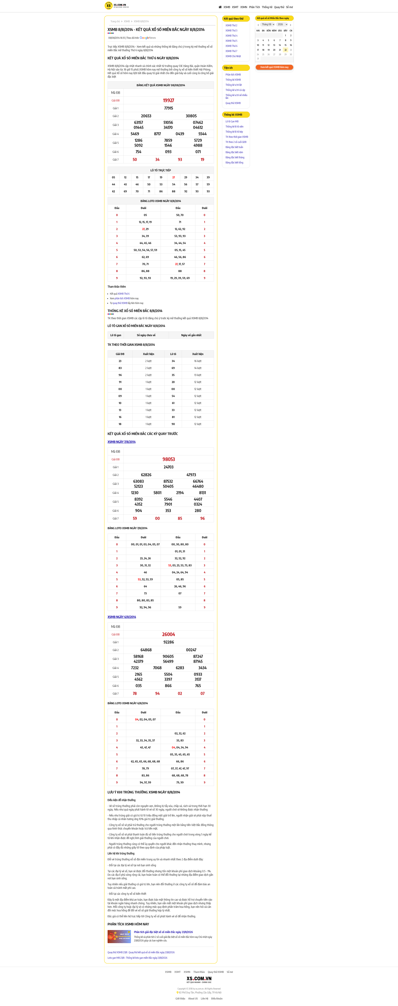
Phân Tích (254, 7)
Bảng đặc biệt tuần (234, 147)
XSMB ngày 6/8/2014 (122, 617)
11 (263, 45)
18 (263, 50)
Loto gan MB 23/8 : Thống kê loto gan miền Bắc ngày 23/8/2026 (137, 957)
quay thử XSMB (120, 303)
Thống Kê (267, 7)
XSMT (235, 7)
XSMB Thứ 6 (124, 293)
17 (258, 50)
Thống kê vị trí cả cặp (235, 90)
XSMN (243, 7)
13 (274, 45)
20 (274, 50)
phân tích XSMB (122, 298)
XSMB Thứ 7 (231, 51)
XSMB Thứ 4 (231, 35)
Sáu (280, 30)
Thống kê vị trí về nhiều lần (236, 96)
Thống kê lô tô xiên (234, 126)
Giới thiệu (180, 998)
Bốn (269, 30)
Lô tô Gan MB (232, 121)
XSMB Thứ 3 (231, 30)
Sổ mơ (289, 7)
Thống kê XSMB (233, 79)
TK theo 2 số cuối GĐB (236, 141)
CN (291, 30)
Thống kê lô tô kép (234, 131)
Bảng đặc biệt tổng (234, 162)
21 (280, 50)
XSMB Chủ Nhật (233, 56)
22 (286, 50)
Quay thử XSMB (233, 103)
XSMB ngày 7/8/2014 (122, 442)
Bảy (285, 30)
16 (291, 45)
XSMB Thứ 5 (231, 40)
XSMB (227, 7)
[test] (258, 25)
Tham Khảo (199, 971)
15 (286, 45)
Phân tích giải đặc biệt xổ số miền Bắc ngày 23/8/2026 (163, 932)
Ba (263, 30)
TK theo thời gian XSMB (237, 136)
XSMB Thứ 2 (231, 25)
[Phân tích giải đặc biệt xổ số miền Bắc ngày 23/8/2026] (119, 937)
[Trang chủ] (220, 7)
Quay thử (279, 7)
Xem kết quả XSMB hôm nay (274, 67)
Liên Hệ (204, 998)
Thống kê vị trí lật (234, 84)
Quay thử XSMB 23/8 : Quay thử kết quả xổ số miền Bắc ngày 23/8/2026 (141, 952)
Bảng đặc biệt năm (234, 152)
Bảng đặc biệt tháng (235, 157)
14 (280, 45)
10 (258, 45)
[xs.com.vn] (116, 9)
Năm (274, 30)
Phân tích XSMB (233, 74)
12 (268, 45)
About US (193, 998)
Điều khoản (216, 998)
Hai (258, 30)
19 (269, 50)
